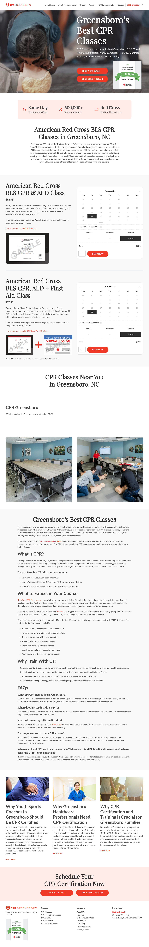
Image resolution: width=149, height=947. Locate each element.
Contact (120, 5)
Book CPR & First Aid (92, 79)
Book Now (97, 254)
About (91, 5)
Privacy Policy (83, 929)
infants (60, 611)
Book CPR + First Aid (92, 892)
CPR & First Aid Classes (67, 5)
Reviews (80, 915)
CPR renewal (56, 724)
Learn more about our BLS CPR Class (21, 228)
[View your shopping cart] (141, 4)
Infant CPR (46, 918)
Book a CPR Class (91, 71)
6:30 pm (131, 238)
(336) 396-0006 (133, 5)
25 (92, 216)
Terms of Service (84, 926)
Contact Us (81, 920)
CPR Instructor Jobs (106, 5)
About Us (81, 912)
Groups (82, 5)
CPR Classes (50, 5)
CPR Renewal (47, 920)
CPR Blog (81, 923)
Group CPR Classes (49, 923)
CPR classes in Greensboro (50, 541)
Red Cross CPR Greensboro (29, 600)
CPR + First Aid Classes (51, 915)
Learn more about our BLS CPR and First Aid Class (27, 331)
